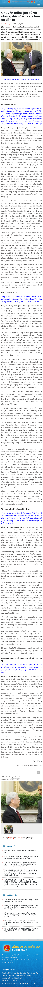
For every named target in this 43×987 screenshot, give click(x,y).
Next (39, 801)
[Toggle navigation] (39, 5)
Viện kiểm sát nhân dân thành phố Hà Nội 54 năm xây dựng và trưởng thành (21, 901)
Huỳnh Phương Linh (7, 24)
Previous (3, 801)
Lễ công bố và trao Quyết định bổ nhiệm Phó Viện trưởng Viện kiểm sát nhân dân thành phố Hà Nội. (21, 922)
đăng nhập (11, 838)
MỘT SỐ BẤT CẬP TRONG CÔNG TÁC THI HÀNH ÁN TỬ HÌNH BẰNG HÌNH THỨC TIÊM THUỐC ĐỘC (21, 930)
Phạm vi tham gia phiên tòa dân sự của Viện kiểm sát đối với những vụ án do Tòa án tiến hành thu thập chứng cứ (21, 907)
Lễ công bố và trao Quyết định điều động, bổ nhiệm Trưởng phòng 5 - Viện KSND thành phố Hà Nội (21, 915)
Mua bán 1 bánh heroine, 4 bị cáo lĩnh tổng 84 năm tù (21, 852)
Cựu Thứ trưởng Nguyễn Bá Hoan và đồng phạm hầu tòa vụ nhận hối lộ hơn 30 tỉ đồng (21, 858)
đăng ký (20, 838)
